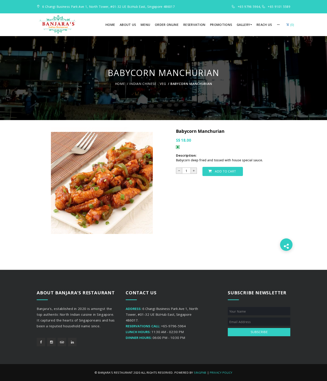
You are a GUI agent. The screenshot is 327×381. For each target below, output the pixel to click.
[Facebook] (41, 342)
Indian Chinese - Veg (147, 84)
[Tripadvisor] (62, 342)
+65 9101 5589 (279, 6)
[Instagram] (51, 342)
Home (120, 84)
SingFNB (200, 373)
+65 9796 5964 (249, 6)
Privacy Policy (221, 373)
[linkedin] (72, 342)
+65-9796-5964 (173, 326)
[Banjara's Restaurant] (57, 24)
